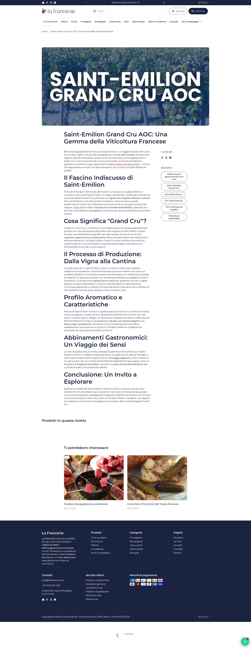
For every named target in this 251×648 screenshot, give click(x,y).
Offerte (95, 545)
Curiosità (178, 549)
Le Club (178, 541)
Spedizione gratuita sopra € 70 (125, 3)
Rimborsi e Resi (93, 595)
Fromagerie (136, 537)
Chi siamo (178, 537)
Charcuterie (136, 545)
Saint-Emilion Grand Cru (174, 186)
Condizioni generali (95, 584)
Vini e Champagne (100, 553)
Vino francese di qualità (174, 208)
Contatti (178, 545)
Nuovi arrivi (97, 541)
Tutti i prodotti (98, 537)
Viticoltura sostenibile (174, 217)
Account (180, 11)
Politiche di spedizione (97, 591)
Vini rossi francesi (174, 200)
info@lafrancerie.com (53, 580)
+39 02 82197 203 (51, 585)
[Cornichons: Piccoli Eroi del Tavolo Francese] (157, 477)
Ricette (177, 553)
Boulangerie (136, 541)
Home (45, 31)
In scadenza (97, 549)
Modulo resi (92, 599)
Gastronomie (136, 549)
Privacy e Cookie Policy (98, 580)
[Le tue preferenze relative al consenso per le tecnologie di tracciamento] (4, 643)
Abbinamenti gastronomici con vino (174, 177)
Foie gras (134, 553)
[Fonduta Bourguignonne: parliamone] (94, 477)
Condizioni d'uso (94, 588)
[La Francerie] (58, 11)
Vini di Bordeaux (173, 194)
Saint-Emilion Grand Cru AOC (124, 164)
